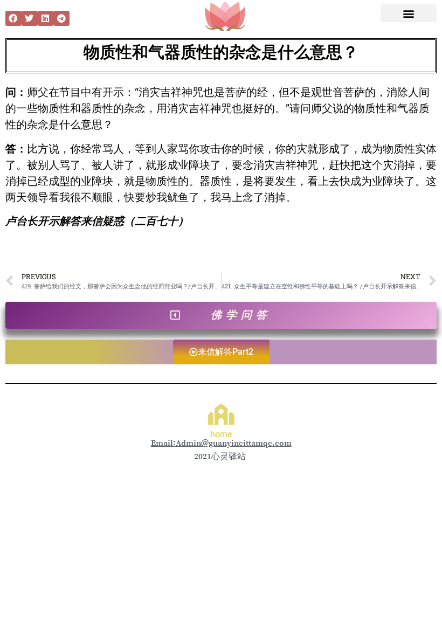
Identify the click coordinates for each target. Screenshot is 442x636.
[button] (13, 18)
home (221, 434)
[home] (221, 414)
